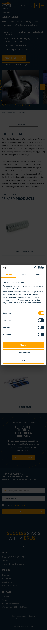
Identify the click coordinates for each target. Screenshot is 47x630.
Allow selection (23, 353)
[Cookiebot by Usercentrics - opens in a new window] (34, 267)
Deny (23, 360)
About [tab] (38, 274)
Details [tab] (23, 274)
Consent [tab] (8, 274)
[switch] (41, 320)
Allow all (23, 345)
